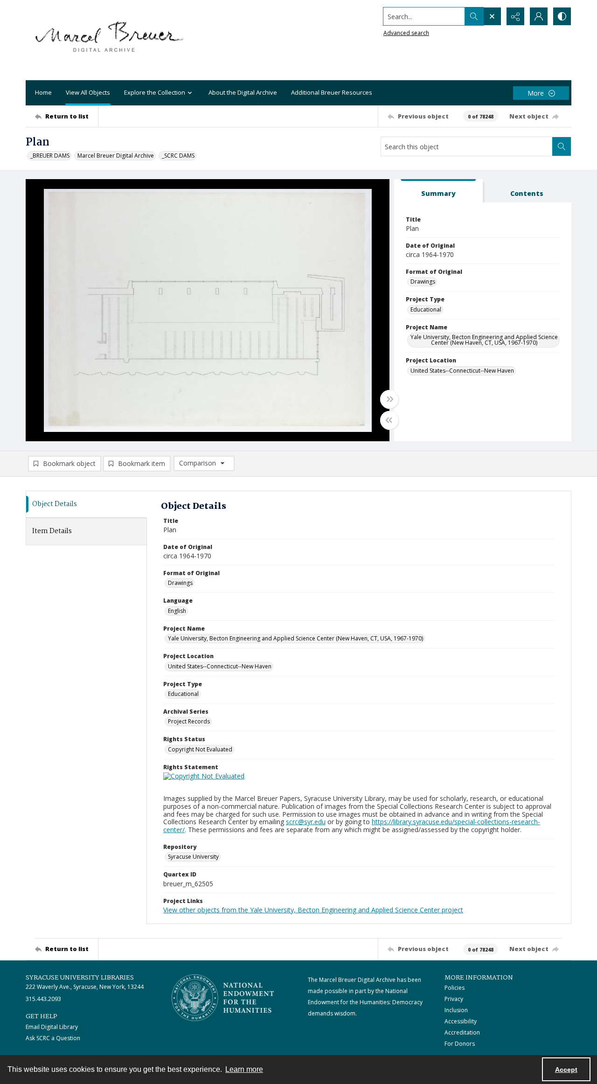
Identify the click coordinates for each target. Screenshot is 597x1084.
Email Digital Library (52, 1027)
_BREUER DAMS (49, 156)
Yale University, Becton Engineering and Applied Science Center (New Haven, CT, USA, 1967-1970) (484, 340)
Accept (566, 1069)
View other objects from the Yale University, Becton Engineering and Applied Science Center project (313, 909)
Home (43, 92)
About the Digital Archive (242, 92)
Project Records (189, 721)
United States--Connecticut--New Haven (462, 371)
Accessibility (460, 1021)
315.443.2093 (43, 999)
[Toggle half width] (389, 420)
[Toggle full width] (389, 399)
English (177, 611)
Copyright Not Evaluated (200, 749)
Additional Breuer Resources (331, 92)
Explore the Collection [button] (154, 92)
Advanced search (406, 33)
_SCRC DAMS (178, 156)
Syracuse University (193, 857)
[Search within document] (561, 146)
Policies (454, 988)
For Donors (459, 1044)
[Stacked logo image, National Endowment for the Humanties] (223, 997)
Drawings (422, 281)
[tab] (438, 191)
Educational (425, 309)
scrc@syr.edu (306, 821)
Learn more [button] (244, 1069)
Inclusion (456, 1010)
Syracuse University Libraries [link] (80, 978)
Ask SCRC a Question (53, 1038)
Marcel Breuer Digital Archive (115, 156)
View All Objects (88, 92)
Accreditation (462, 1032)
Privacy (453, 999)
